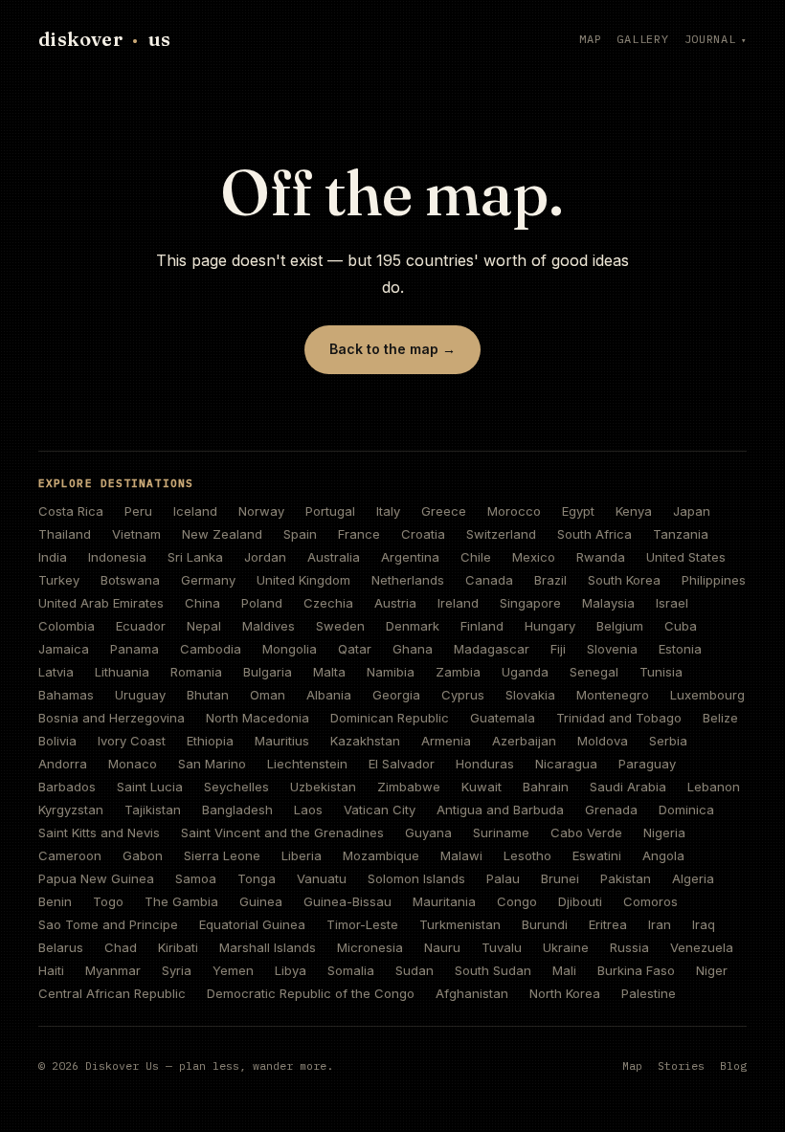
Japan (691, 511)
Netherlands (407, 580)
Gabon (143, 855)
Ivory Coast (132, 740)
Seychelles (236, 786)
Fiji (558, 648)
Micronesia (370, 947)
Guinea (260, 901)
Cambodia (210, 648)
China (202, 602)
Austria (395, 602)
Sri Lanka (195, 557)
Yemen (233, 970)
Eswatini (596, 855)
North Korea (564, 993)
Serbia (668, 740)
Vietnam (136, 534)
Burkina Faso (636, 970)
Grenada (611, 809)
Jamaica (63, 648)
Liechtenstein (307, 763)
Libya (290, 970)
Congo (517, 901)
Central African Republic (112, 993)
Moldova (602, 740)
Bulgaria (267, 671)
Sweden (340, 625)
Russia (629, 947)
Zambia (458, 671)
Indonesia (117, 557)
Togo (108, 901)
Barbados (67, 786)
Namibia (391, 671)
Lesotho (527, 855)
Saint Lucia (150, 786)
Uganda (525, 671)
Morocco (514, 511)
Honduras (485, 763)
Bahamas (66, 694)
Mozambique (381, 855)
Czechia (328, 602)
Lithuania (122, 671)
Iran (659, 924)
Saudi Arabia (628, 786)
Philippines (714, 580)
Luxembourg (707, 694)
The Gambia (181, 901)
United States (686, 557)
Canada (489, 580)
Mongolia (289, 648)
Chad (120, 947)
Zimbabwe (408, 786)
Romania (196, 671)
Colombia (66, 625)
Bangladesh (237, 809)
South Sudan (493, 970)
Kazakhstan (365, 740)
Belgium (619, 625)
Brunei (560, 878)
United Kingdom (303, 580)
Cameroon (69, 855)
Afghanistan (472, 993)
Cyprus (462, 694)
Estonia (680, 648)
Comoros (650, 901)
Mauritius (282, 740)
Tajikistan (152, 809)
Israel (672, 602)
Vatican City (379, 809)
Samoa (195, 878)
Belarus (60, 947)
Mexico (533, 557)
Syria (176, 970)
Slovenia (612, 648)
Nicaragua (566, 763)
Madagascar (491, 648)
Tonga (256, 878)
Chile (475, 557)
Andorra (62, 763)
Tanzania (680, 534)
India (52, 557)
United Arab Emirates (101, 602)
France (359, 534)
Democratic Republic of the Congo (311, 993)
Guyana (428, 832)
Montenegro (612, 694)
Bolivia (57, 740)
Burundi (545, 924)
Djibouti (580, 901)
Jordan (265, 557)
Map (590, 39)
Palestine (648, 993)
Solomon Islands (416, 878)
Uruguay (140, 694)
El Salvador (402, 763)
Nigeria (664, 832)
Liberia (301, 855)
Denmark (412, 625)
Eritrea (608, 924)
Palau (503, 878)
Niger (712, 970)
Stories (681, 1065)
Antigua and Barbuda (500, 809)
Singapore (530, 602)
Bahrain (546, 786)
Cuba (680, 625)
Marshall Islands (267, 947)
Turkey (58, 580)
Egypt (578, 511)
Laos (308, 809)
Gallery (642, 39)
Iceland (195, 511)
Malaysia (608, 602)
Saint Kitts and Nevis (99, 832)
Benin (55, 901)
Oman (267, 694)
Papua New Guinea (96, 878)
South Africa (594, 534)
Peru (138, 511)
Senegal (594, 671)
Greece (443, 511)
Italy (388, 511)
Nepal (204, 625)
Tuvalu (502, 947)
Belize (720, 717)
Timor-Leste (362, 924)
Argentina (410, 557)
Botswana (130, 580)
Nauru (442, 947)
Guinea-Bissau (347, 901)
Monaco (132, 763)
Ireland (458, 602)
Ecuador (141, 625)
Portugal (330, 511)
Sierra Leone (222, 855)
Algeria (693, 878)
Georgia (396, 694)
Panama (134, 648)
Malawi (461, 855)
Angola (663, 855)
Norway (261, 511)
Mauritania (444, 901)
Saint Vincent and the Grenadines (282, 832)
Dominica (686, 809)
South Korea (624, 580)
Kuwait (481, 786)
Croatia (423, 534)
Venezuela (701, 947)
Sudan (414, 970)
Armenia (446, 740)
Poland (261, 602)
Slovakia (530, 694)
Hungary (550, 625)
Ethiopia (210, 740)
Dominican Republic (389, 717)
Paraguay (647, 763)
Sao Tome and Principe (108, 924)
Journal (710, 39)
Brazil (550, 580)
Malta (329, 671)
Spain (300, 534)
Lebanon (713, 786)
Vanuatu (322, 878)
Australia (333, 557)
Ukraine (566, 947)
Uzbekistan (323, 786)
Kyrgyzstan (70, 809)
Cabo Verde (586, 832)
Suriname (501, 832)
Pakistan (625, 878)
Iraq (703, 924)
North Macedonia (257, 717)
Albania (328, 694)
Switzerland (501, 534)
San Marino (212, 763)
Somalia (350, 970)
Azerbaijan (524, 740)
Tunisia (661, 671)
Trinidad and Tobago (619, 717)
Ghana (412, 648)
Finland (482, 625)
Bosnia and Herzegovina (111, 717)
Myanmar (113, 970)
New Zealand (222, 534)
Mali (564, 970)
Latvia (56, 671)
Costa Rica (70, 511)
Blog (733, 1065)
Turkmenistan (460, 924)
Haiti (51, 970)
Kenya (634, 511)
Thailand (64, 534)
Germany (208, 580)
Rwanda (600, 557)
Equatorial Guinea (252, 924)
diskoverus (104, 39)
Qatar (354, 648)
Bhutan (208, 694)
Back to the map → (392, 349)
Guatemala (502, 717)
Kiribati (178, 947)
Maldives (268, 625)
